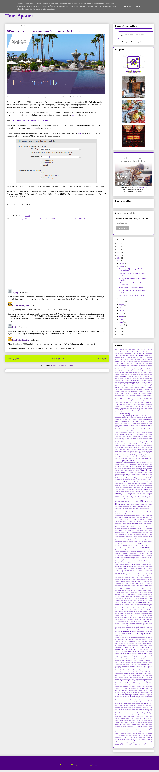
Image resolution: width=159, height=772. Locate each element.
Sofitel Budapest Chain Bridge (133, 673)
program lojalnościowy (145, 629)
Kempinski (139, 532)
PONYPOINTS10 (138, 621)
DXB (131, 430)
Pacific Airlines (148, 604)
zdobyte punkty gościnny (144, 741)
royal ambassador (147, 657)
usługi (150, 718)
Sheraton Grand (141, 666)
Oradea (150, 600)
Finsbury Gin (118, 443)
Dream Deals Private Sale (122, 429)
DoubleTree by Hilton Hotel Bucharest (130, 423)
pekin (120, 609)
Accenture (131, 355)
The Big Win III (130, 705)
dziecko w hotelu (137, 430)
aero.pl (150, 355)
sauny (120, 664)
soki (127, 675)
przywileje (149, 635)
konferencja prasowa (133, 539)
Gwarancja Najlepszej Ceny (131, 462)
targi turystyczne (126, 701)
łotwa (127, 561)
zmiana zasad (119, 745)
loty (125, 557)
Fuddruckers (145, 447)
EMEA (135, 436)
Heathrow (121, 466)
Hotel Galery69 (148, 481)
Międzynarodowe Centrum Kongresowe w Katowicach (137, 574)
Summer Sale (140, 688)
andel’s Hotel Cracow (124, 365)
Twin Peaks (118, 716)
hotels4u (130, 495)
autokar (150, 370)
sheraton (133, 666)
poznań (117, 625)
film (147, 442)
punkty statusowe (139, 637)
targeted (137, 700)
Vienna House (119, 720)
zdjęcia (117, 741)
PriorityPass (149, 627)
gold (146, 453)
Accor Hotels (139, 355)
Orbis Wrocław (122, 602)
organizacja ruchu (131, 602)
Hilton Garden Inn (137, 468)
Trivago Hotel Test (138, 714)
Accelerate (121, 353)
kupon (140, 544)
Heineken (126, 466)
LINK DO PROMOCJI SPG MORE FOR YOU (30, 120)
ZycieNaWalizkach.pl (141, 744)
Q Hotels (149, 639)
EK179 (117, 434)
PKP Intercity (118, 613)
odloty (150, 596)
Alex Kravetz (142, 359)
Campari (149, 395)
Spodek (150, 677)
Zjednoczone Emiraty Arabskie (142, 743)
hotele (146, 489)
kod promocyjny (135, 536)
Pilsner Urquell (123, 611)
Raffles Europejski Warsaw (135, 645)
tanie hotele (148, 696)
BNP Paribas (134, 385)
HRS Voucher (118, 497)
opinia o (145, 600)
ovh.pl (124, 604)
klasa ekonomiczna (140, 534)
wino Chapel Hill (141, 731)
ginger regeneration (147, 451)
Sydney (131, 690)
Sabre (141, 658)
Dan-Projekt (131, 410)
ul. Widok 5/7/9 (136, 718)
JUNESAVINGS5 (129, 526)
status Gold (124, 683)
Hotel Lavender (119, 483)
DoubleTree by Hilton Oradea (130, 425)
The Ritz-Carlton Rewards (129, 709)
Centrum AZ (118, 399)
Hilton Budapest (137, 466)
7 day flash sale (138, 351)
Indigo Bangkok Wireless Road (139, 504)
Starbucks (128, 679)
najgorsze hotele (130, 583)
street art (117, 688)
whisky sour (123, 730)
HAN (150, 464)
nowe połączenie (131, 596)
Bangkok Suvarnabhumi (121, 374)
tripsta (127, 714)
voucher (145, 720)
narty (146, 585)
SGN (123, 666)
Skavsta (130, 670)
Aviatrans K (118, 372)
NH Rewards (122, 588)
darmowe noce (141, 412)
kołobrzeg (125, 539)
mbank (125, 568)
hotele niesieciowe (127, 493)
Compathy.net (148, 404)
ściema (117, 694)
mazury (120, 568)
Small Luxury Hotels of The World (129, 671)
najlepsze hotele (141, 583)
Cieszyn (150, 400)
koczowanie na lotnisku (124, 536)
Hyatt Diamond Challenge (141, 497)
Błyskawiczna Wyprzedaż (122, 386)
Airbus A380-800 (134, 359)
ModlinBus (122, 579)
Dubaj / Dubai (140, 429)
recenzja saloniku (143, 649)
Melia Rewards (148, 568)
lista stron (133, 551)
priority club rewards (137, 627)
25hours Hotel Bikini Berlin (127, 349)
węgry (150, 728)
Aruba (125, 370)
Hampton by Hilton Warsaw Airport (139, 464)
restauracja (128, 653)
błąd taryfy (148, 384)
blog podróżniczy (130, 382)
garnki (135, 449)
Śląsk (126, 694)
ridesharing (144, 655)
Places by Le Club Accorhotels (131, 613)
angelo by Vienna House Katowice (136, 367)
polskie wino (148, 619)
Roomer (138, 657)
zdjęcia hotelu (122, 741)
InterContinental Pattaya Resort (123, 515)
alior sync (149, 359)
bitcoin (123, 380)
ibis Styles (139, 498)
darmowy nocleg (120, 416)
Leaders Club (124, 549)
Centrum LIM (126, 399)
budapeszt (141, 391)
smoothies (141, 671)
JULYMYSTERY (119, 525)
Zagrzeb (140, 737)
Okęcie (126, 600)
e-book (117, 432)
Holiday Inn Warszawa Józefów (144, 479)
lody (151, 551)
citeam (116, 402)
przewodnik (137, 635)
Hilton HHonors (146, 470)
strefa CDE (127, 688)
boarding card (141, 385)
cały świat (125, 395)
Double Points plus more (135, 419)
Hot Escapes (118, 481)
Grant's (142, 458)
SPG (79, 133)
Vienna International (130, 720)
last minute (149, 545)
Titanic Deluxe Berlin (128, 711)
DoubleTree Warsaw (136, 427)
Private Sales (119, 629)
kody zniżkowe (138, 538)
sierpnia (121, 305)
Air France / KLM (141, 357)
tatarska (134, 701)
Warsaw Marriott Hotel (133, 724)
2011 (119, 334)
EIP (151, 432)
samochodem (118, 660)
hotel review (145, 485)
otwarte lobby (118, 604)
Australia (133, 370)
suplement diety (119, 690)
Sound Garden (144, 675)
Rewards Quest (123, 655)
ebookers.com (131, 432)
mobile (150, 577)
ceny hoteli (134, 399)
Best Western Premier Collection (133, 378)
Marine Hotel (140, 562)
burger (136, 393)
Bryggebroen (134, 391)
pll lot (140, 615)
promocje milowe (127, 634)
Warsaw (124, 724)
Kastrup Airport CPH (141, 530)
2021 (119, 243)
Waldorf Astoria (147, 722)
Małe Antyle (128, 562)
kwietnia (121, 316)
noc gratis (118, 590)
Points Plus (145, 617)
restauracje (145, 653)
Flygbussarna (148, 443)
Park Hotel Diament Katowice (125, 606)
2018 (119, 249)
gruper (132, 461)
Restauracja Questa (136, 653)
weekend (145, 726)
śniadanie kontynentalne (146, 694)
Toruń (150, 711)
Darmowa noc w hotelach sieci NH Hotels (131, 295)
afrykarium (117, 357)
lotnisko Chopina (123, 555)
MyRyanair (118, 583)
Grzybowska (118, 462)
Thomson (149, 709)
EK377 (132, 434)
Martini (136, 566)
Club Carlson (148, 402)
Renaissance (141, 651)
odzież (128, 598)
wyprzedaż (149, 735)
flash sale (125, 443)
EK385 (141, 434)
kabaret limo (142, 526)
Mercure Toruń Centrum (138, 572)
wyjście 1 (135, 735)
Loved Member (144, 557)
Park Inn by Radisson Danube (134, 608)
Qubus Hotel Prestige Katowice (132, 641)
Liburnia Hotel (148, 549)
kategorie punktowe (120, 532)
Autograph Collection (142, 370)
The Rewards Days (144, 707)
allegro (122, 361)
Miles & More (142, 575)
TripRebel (122, 714)
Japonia (124, 523)
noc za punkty (126, 590)
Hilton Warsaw (130, 474)
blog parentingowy (120, 382)
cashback (130, 397)
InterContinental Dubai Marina (125, 512)
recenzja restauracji (129, 649)
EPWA (124, 438)
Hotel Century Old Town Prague (134, 481)
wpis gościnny (137, 733)
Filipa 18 (142, 442)
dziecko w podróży (147, 430)
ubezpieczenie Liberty (142, 716)
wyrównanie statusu (121, 737)
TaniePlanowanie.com (120, 700)
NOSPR (145, 590)
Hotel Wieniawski (126, 489)
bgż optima (146, 378)
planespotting (143, 613)
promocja (118, 631)
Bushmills (149, 393)
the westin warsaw (141, 709)
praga (126, 625)
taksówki (138, 696)
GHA (139, 451)
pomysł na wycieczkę (128, 621)
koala (116, 536)
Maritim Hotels (124, 564)
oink (146, 598)
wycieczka (129, 735)
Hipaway (130, 476)
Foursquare (149, 445)
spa (125, 677)
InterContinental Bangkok (131, 510)
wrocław (144, 733)
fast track (137, 442)
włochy (122, 733)
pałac (116, 606)
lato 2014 (128, 548)
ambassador (130, 361)
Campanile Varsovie (141, 395)
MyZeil (123, 583)
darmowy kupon (147, 413)
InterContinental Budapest (145, 510)
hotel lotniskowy (137, 483)
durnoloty (117, 430)
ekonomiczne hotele (120, 436)
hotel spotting (129, 487)
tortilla (145, 711)
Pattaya (145, 608)
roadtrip (150, 655)
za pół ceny (130, 737)
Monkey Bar (140, 579)
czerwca (121, 310)
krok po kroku (143, 541)
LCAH (133, 548)
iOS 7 (117, 519)
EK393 (145, 434)
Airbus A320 (126, 359)
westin (125, 728)
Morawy (145, 579)
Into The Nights (144, 517)
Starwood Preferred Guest (75, 219)
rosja (141, 657)
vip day (138, 720)
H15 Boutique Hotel (144, 462)
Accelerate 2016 (130, 353)
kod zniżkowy (144, 536)
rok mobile (133, 657)
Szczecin (150, 690)
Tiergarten (117, 711)
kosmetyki (125, 541)
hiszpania (136, 476)
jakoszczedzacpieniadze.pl (121, 521)
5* (121, 352)
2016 (119, 255)
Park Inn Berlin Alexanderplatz (141, 606)
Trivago (131, 714)
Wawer (140, 726)
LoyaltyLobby (123, 559)
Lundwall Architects (143, 559)
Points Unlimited (124, 619)
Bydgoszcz (118, 395)
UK (131, 718)
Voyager (150, 720)
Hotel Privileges (126, 485)
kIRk (128, 534)
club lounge (118, 404)
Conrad (127, 406)
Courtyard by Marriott (145, 406)
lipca (120, 307)
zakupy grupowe (120, 739)
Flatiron (138, 443)
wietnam (128, 730)
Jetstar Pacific (142, 523)
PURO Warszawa (119, 639)
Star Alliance (123, 679)
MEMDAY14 (119, 570)
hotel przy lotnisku (136, 485)
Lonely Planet (148, 553)
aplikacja (142, 369)
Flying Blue (118, 445)
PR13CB (122, 625)
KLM (148, 534)
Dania (140, 410)
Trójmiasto (146, 714)
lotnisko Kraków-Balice (134, 555)
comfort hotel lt (127, 404)
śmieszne (131, 694)
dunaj (146, 429)
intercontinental (119, 510)
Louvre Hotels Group (132, 557)
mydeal (133, 581)
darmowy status (131, 416)
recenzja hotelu (135, 647)
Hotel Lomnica (127, 483)
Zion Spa (130, 743)
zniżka (125, 744)
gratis (146, 458)
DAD (116, 410)
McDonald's (131, 568)
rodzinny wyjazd (119, 657)
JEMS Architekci (132, 523)
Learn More (128, 6)
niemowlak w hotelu (136, 588)
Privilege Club (127, 629)
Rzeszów (130, 658)
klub (151, 534)
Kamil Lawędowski (136, 528)
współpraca (121, 735)
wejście (121, 728)
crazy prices (133, 408)
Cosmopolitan (133, 406)
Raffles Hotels (148, 645)
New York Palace (145, 587)
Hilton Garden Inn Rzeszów (131, 470)
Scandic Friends (130, 664)
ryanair (122, 658)
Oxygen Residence (139, 604)
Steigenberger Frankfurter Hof (122, 686)
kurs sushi (145, 543)
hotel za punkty (137, 489)
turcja (150, 714)
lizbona (141, 551)
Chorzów (145, 400)
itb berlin (133, 519)
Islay (121, 519)
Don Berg (124, 419)
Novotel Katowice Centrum (127, 592)
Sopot (138, 675)
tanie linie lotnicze (121, 698)
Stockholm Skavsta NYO (137, 686)
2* (118, 349)
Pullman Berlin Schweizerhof (127, 637)
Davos (138, 416)
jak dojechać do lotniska (145, 519)
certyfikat (139, 399)
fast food (131, 442)
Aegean (146, 355)
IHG (136, 501)
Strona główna (57, 358)
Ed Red (148, 432)
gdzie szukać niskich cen (122, 451)
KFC (144, 532)
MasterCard (144, 566)
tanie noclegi (134, 698)
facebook (126, 442)
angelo (125, 367)
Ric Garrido (138, 655)
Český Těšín (146, 399)
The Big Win (148, 703)
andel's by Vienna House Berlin (129, 363)
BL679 (138, 380)
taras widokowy (131, 700)
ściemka (122, 694)
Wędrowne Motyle (133, 728)
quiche (150, 641)
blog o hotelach (148, 380)
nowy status (145, 596)
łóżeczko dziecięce (138, 561)
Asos (129, 370)
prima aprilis (121, 627)
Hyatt (132, 497)
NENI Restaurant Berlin (125, 587)
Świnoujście (126, 696)
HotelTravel (136, 495)
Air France (133, 357)
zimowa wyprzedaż (121, 743)
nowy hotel (139, 596)
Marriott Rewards (128, 566)
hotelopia (117, 495)
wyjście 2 (142, 735)
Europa (140, 438)
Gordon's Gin (127, 456)
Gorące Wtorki (119, 456)
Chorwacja (139, 400)
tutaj (73, 115)
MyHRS (139, 581)
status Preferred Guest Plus (129, 684)
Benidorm (121, 376)
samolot (124, 660)
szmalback (117, 692)
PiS (135, 611)
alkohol (117, 361)
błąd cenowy (139, 384)
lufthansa (134, 559)
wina (137, 730)
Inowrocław (143, 508)
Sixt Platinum (124, 670)
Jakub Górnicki (133, 521)
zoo (128, 744)
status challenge (143, 681)
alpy (125, 361)
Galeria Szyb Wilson (128, 449)
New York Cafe (136, 587)
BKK (131, 380)
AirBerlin (149, 357)
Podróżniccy (118, 617)
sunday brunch (148, 688)
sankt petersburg (135, 662)
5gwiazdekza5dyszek (128, 351)
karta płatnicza (119, 530)
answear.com (128, 369)
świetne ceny (119, 696)
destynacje (133, 417)
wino (134, 731)
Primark (128, 627)
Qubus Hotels (144, 641)
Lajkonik (134, 545)
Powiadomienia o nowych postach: (132, 218)
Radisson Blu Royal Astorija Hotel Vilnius (134, 643)
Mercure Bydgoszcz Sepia (145, 570)
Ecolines (143, 432)
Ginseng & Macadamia (121, 453)
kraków (136, 541)
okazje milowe (119, 600)
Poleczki (131, 619)
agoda (123, 357)
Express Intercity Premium (138, 440)
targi (148, 700)
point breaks (137, 617)
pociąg (144, 615)
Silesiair (137, 668)
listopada (122, 266)
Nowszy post (13, 358)
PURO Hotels (148, 637)
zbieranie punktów (146, 739)
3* (149, 349)
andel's (117, 363)
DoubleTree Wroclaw (146, 427)
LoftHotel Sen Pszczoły (121, 553)
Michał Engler (119, 574)
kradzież (131, 541)
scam (124, 664)
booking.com (119, 389)
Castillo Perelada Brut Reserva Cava (142, 397)
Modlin (117, 579)
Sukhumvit (133, 688)
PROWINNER (118, 635)
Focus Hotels (125, 445)
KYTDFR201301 (127, 545)
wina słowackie (142, 730)
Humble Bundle (127, 497)
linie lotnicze (126, 551)
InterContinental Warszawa (123, 517)
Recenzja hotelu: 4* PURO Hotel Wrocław (131, 288)
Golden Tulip (133, 455)
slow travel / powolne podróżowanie (142, 670)
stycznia (121, 325)
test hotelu (132, 703)
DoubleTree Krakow (126, 427)
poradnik (146, 621)
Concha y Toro (119, 406)
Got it (139, 6)
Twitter (124, 716)
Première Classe (144, 625)
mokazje (128, 579)
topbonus (139, 711)
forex (136, 445)
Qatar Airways (119, 641)
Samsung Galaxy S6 (132, 660)
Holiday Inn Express (139, 478)
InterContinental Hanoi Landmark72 (126, 513)
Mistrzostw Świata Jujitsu (131, 577)
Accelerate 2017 (140, 353)
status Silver (141, 684)
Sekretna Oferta (145, 664)
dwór (128, 430)
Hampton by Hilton (125, 464)
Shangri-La (128, 666)
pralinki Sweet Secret (134, 625)
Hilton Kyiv (125, 472)
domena (150, 417)
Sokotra (130, 675)
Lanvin (144, 545)
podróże (149, 615)
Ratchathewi (118, 647)
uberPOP (133, 716)
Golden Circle (126, 455)
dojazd (145, 417)
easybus (121, 432)
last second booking (120, 548)
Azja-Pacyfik (125, 372)
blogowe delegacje (141, 382)
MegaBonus (139, 568)
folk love (131, 445)
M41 (145, 561)
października (123, 299)
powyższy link (142, 187)
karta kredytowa (147, 528)
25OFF (146, 349)
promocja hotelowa (129, 631)
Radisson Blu (119, 643)
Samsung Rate (126, 662)
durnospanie (123, 430)
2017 (119, 252)
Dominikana (118, 419)
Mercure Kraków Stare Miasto (123, 572)
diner (138, 417)
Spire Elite (144, 677)
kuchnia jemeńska (124, 543)
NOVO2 (150, 590)
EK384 (136, 434)
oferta (133, 598)
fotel (142, 445)
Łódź (131, 561)
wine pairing (122, 731)
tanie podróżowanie (146, 698)
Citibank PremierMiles (125, 402)
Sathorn (117, 664)
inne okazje (136, 508)
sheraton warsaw (129, 668)
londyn (142, 553)
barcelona (141, 374)
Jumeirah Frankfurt (133, 525)
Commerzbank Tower (138, 404)
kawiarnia (134, 532)
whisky (117, 730)
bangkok (149, 372)
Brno (146, 389)
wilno (133, 730)
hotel (124, 482)
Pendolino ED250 (132, 609)
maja (120, 313)
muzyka (128, 581)
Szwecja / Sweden (139, 692)
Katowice (128, 532)
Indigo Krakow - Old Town (135, 506)
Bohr (122, 387)
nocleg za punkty (136, 590)
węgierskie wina (143, 728)
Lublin (129, 559)
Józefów (149, 523)
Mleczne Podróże (143, 577)
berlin (126, 376)
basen (145, 374)
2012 (119, 331)
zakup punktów (147, 737)
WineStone (129, 731)
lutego (121, 322)
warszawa (118, 726)
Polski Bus (142, 619)
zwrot (134, 744)
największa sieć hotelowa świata (130, 585)
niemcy (128, 589)
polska (136, 619)
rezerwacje (130, 655)
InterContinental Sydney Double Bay (142, 515)
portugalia (132, 623)
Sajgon (145, 658)
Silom (141, 668)
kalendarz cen (125, 528)
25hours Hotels (139, 349)
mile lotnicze (134, 575)
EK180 (122, 434)
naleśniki (142, 585)
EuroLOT (135, 438)
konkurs (150, 539)
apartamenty (135, 369)
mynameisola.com (147, 581)
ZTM (130, 744)
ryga (126, 658)
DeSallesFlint (144, 416)
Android (144, 365)
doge (141, 417)
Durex (150, 429)
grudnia (121, 263)
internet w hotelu (135, 517)
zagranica (136, 737)
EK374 (127, 434)
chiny (124, 400)
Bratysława (136, 389)
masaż (139, 566)
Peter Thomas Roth (143, 609)
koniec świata (143, 539)
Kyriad (150, 543)
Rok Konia (127, 657)
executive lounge (125, 440)
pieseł (116, 611)
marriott (132, 564)
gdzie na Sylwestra (147, 449)
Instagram (149, 508)
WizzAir (117, 733)
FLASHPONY (132, 443)
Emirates (140, 436)
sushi (126, 690)
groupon (125, 461)
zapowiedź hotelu (135, 739)
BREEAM (142, 389)
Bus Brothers (142, 393)
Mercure (135, 570)
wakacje (127, 722)
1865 (116, 349)
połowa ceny (118, 621)
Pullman (117, 637)
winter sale (149, 731)
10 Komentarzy (44, 216)
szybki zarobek (148, 692)
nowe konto (123, 596)
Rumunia (117, 658)
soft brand (122, 675)
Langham (139, 545)
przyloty (144, 635)
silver (145, 668)
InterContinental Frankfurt (145, 512)
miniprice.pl (121, 577)
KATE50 (150, 530)
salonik (150, 658)
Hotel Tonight (145, 487)
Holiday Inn (128, 478)
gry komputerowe (147, 460)
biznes (127, 380)
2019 (119, 246)
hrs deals (149, 495)
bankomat (133, 374)
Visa (142, 720)
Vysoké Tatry (119, 722)
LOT (116, 555)
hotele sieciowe (137, 493)
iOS (151, 517)
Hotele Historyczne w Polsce (139, 491)
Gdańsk (140, 449)
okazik (150, 598)
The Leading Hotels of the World (130, 707)
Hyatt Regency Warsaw (130, 498)
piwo (137, 611)
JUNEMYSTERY (147, 525)
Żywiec (148, 744)
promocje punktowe (36, 219)
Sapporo (150, 662)
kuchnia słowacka (133, 543)
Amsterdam (149, 361)
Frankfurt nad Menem (122, 447)
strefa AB (122, 688)
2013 (119, 328)
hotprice (141, 495)
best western (145, 376)
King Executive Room (120, 534)
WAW (135, 726)
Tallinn (142, 696)
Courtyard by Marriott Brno (122, 408)
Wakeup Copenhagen (136, 722)
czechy (150, 408)
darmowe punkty (21, 219)
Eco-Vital (138, 432)
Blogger (95, 765)
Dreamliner (132, 429)
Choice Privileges (131, 400)
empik (145, 436)
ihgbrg (123, 504)
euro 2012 (129, 438)
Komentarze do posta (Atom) (62, 365)
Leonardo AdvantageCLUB (136, 549)
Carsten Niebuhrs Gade (121, 397)
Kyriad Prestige (119, 545)
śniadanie (136, 694)
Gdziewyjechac (133, 451)
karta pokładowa (129, 530)
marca (121, 319)
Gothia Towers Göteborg (138, 456)
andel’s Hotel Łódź (136, 365)
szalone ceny (143, 690)
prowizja (126, 635)
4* (119, 352)
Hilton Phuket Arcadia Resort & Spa (139, 472)
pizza (150, 611)
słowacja (117, 671)
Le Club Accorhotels (143, 548)
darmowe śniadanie (136, 413)
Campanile (132, 395)
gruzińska (137, 460)
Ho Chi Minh (144, 476)
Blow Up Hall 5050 (127, 384)
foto (145, 445)
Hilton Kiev (118, 472)
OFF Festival (140, 598)
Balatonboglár (136, 372)
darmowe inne (132, 412)
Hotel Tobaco (137, 487)
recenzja (125, 647)
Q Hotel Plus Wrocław (140, 639)
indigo (128, 504)
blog (142, 380)
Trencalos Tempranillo (142, 713)
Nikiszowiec (145, 588)
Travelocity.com (119, 713)
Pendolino (124, 609)
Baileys (131, 372)
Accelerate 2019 (123, 355)
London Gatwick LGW (134, 553)
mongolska (133, 579)
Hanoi (117, 466)
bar (137, 374)
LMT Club (146, 551)
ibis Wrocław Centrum (128, 501)
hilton (131, 466)
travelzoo (134, 713)
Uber (128, 716)
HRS (145, 495)
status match (144, 683)
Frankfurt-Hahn (133, 447)
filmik (150, 442)
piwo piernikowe (144, 611)
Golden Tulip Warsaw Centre (144, 455)
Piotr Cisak (130, 611)
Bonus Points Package (132, 387)
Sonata (134, 675)
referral (121, 651)
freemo (139, 447)
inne (123, 508)
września (122, 302)
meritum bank (148, 572)
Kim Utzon (149, 532)
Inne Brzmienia (128, 508)
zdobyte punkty (131, 741)
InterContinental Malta (145, 513)
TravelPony (127, 713)
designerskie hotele (125, 417)
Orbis (116, 602)
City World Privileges (137, 402)
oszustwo (139, 602)
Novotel (117, 592)
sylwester (136, 690)
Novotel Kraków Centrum (140, 592)
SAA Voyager (136, 658)
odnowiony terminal (120, 598)
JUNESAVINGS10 (120, 526)
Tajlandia (132, 696)
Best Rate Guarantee (135, 376)
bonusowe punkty (146, 387)
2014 (119, 261)
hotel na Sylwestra (147, 483)
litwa (137, 551)
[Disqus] (57, 255)
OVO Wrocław (130, 604)
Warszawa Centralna (128, 726)
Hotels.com (124, 495)
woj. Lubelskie (128, 733)
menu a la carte (128, 570)
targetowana (143, 700)
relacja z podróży (132, 651)
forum (139, 445)
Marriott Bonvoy (141, 564)
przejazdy (131, 635)
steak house (149, 684)
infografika (146, 506)
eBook (125, 432)
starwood (134, 679)
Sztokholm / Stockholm (128, 692)
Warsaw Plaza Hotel (146, 724)
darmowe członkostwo (121, 412)
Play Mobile (133, 615)
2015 (119, 258)
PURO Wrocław (129, 639)
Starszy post (101, 358)
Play (128, 615)
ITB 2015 (126, 519)
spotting (117, 679)
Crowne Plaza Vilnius (141, 408)
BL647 (134, 380)
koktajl (145, 538)
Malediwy (118, 562)
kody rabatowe (127, 538)
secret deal (137, 664)
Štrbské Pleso (148, 686)
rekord (125, 651)
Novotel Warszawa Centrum (133, 594)
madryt (150, 561)
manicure (134, 562)
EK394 (150, 434)
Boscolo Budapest (128, 389)
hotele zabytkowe (147, 493)
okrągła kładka (132, 600)
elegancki (129, 436)
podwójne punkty (127, 617)
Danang (137, 410)
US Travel (145, 718)
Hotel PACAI (118, 485)
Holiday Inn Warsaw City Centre (126, 479)
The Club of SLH (140, 705)
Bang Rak (143, 372)
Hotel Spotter (19, 16)
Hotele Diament (125, 491)
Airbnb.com (118, 359)
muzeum (150, 579)
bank (129, 374)
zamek (128, 739)
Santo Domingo (143, 662)
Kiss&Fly (132, 534)
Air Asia (127, 357)
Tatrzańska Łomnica (141, 701)
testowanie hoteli (139, 703)
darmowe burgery (147, 410)
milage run (117, 575)
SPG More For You (56, 219)
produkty (134, 629)
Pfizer (150, 609)
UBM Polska (125, 718)
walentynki (118, 724)
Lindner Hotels (119, 551)
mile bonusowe (125, 575)
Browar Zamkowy (125, 391)
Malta (122, 562)
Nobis (150, 588)
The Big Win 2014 (120, 705)
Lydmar (122, 561)
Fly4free (143, 443)
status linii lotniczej (134, 683)
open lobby (139, 600)
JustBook (136, 526)
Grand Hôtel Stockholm (134, 458)
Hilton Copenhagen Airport (124, 468)
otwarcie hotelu (147, 602)
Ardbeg (121, 370)
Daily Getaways (123, 410)
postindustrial (139, 623)
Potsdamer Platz (147, 623)
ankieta (122, 369)
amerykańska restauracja (140, 361)
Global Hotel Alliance (137, 453)
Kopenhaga (118, 541)
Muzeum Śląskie (120, 581)
